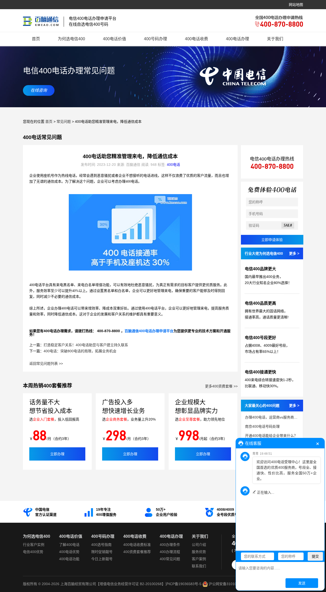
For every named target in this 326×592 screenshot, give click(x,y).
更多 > (294, 253)
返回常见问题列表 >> (46, 363)
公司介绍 (199, 545)
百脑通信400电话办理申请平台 (149, 331)
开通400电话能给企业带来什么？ (271, 436)
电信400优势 (33, 552)
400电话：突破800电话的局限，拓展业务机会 (80, 351)
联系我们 (199, 566)
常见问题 (64, 121)
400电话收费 (196, 39)
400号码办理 (155, 39)
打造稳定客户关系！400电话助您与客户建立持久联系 (86, 345)
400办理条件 (170, 545)
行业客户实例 (33, 545)
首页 (36, 39)
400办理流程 (170, 552)
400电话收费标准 (137, 545)
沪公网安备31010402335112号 (233, 584)
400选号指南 (101, 545)
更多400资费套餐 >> (221, 386)
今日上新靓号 (102, 559)
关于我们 (275, 39)
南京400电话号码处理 (262, 426)
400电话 (173, 165)
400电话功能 (69, 559)
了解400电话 (69, 545)
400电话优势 (69, 552)
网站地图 (296, 5)
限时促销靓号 (102, 552)
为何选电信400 (71, 39)
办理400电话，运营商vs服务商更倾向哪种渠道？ (283, 417)
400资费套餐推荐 (137, 552)
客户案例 (199, 559)
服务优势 (199, 552)
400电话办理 (237, 39)
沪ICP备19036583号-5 (183, 584)
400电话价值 (114, 39)
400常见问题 (170, 559)
